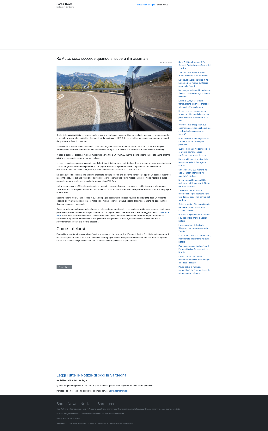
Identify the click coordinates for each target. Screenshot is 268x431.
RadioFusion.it (115, 423)
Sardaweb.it (91, 423)
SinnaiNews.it (127, 423)
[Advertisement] (134, 29)
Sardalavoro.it (102, 423)
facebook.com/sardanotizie (92, 414)
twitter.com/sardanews (114, 414)
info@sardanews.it (118, 391)
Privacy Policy (62, 418)
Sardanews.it (62, 423)
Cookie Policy (74, 418)
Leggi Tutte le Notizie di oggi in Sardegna (91, 375)
